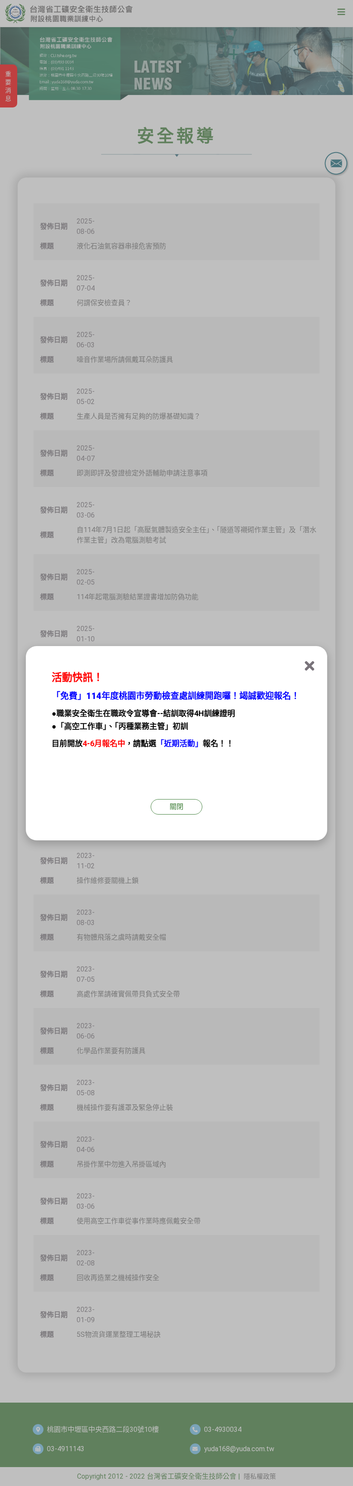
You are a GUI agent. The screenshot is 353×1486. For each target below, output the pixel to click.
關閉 (176, 807)
